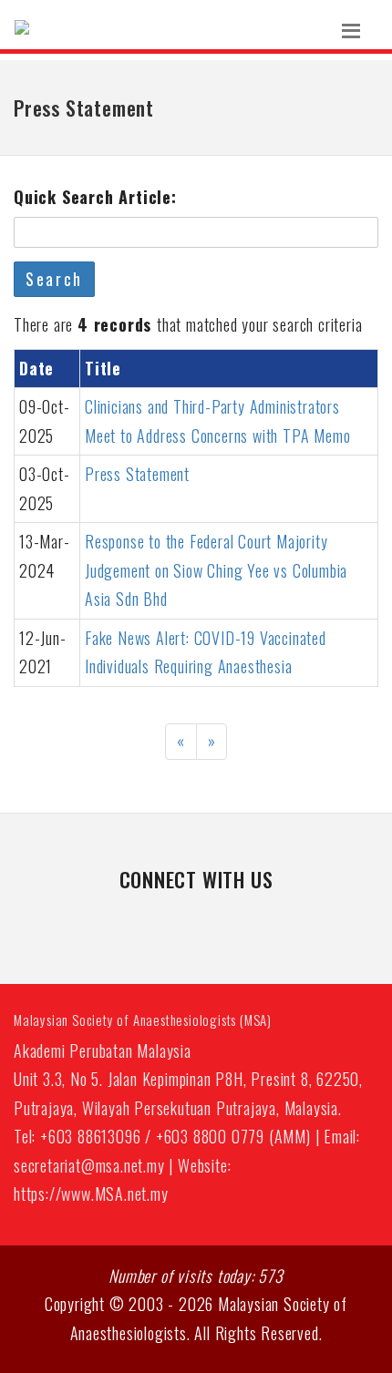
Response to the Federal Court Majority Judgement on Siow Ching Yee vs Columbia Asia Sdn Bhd (216, 569)
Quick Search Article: (95, 197)
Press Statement (137, 474)
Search (54, 279)
